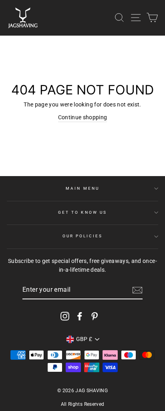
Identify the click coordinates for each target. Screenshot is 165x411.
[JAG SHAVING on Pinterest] (94, 315)
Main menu (82, 188)
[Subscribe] (137, 290)
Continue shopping (82, 117)
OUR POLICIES (82, 236)
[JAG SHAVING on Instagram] (64, 315)
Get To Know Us (82, 212)
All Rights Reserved (82, 404)
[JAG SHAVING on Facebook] (79, 315)
